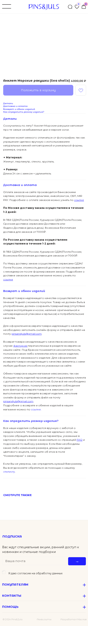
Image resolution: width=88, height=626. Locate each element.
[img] (83, 6)
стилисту (9, 471)
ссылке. (35, 409)
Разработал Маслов (73, 619)
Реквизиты (44, 619)
